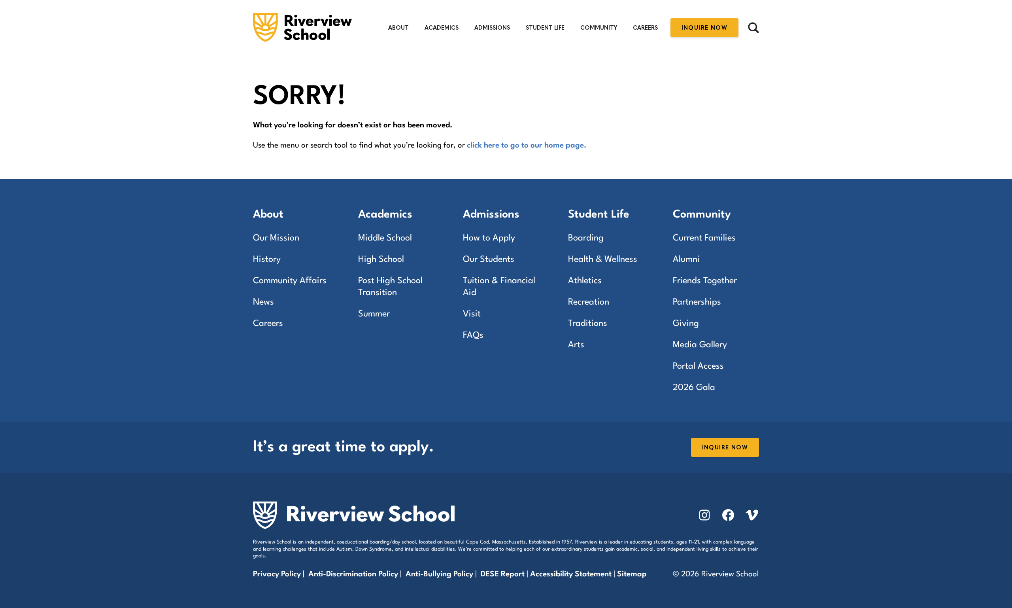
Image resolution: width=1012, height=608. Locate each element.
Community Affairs (290, 281)
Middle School (385, 238)
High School (381, 259)
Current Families (704, 238)
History (267, 259)
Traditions (587, 323)
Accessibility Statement (571, 574)
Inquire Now (704, 28)
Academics (442, 28)
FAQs (473, 335)
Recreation (588, 302)
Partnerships (697, 302)
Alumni (686, 259)
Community (598, 28)
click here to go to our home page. (526, 146)
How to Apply (489, 238)
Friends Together (705, 281)
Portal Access (698, 366)
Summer (374, 314)
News (263, 302)
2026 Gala (694, 387)
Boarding (586, 238)
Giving (686, 323)
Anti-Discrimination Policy (353, 574)
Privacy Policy (277, 574)
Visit (472, 314)
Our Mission (276, 238)
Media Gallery (700, 345)
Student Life (545, 28)
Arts (576, 345)
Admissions (492, 28)
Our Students (488, 259)
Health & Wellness (602, 259)
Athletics (585, 281)
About (398, 28)
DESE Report (504, 574)
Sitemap (632, 574)
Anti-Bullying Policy (439, 574)
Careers (645, 28)
